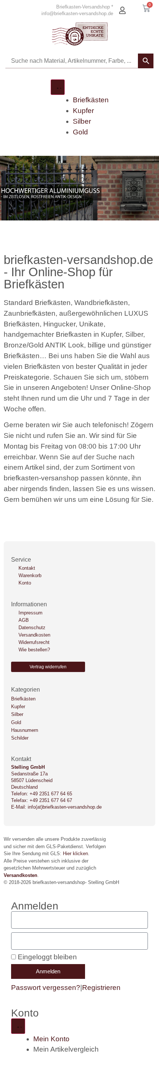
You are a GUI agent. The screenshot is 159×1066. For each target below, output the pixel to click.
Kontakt (26, 568)
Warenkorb (29, 575)
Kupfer (18, 706)
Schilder (19, 738)
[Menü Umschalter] (58, 87)
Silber (17, 714)
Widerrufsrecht (34, 642)
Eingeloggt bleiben (46, 956)
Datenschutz (31, 627)
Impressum (30, 613)
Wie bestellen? (34, 649)
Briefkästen (23, 699)
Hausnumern (24, 730)
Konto (24, 583)
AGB (23, 620)
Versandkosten (34, 635)
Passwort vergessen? (45, 987)
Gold (16, 722)
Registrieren (101, 987)
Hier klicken (75, 853)
